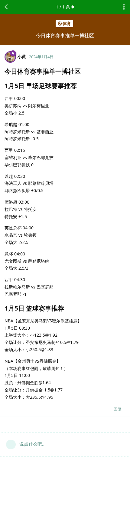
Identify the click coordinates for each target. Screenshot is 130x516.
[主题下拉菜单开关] (124, 7)
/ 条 (63, 7)
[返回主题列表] (6, 7)
